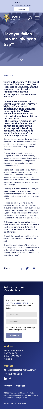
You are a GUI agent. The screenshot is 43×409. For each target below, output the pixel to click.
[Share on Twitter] (27, 268)
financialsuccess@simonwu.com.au (20, 370)
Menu (38, 18)
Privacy (8, 385)
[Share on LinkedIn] (20, 268)
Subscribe (14, 335)
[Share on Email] (34, 268)
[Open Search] (30, 18)
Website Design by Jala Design (15, 403)
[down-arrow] (21, 60)
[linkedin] (5, 378)
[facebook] (10, 378)
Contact (20, 385)
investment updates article (17, 303)
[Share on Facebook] (14, 268)
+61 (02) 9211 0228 (13, 374)
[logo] (12, 18)
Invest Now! (21, 9)
